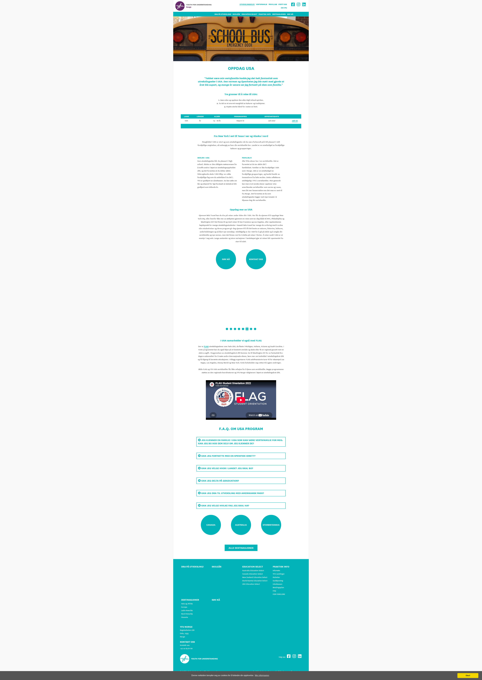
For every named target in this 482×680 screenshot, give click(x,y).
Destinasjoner (279, 14)
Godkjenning (278, 581)
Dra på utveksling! (223, 14)
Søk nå (290, 14)
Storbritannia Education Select (254, 581)
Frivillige (273, 4)
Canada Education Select (252, 574)
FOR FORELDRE (279, 594)
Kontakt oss (185, 645)
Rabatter (276, 577)
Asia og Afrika (187, 604)
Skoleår (236, 14)
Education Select (249, 14)
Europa (184, 607)
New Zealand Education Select (254, 577)
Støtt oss (282, 4)
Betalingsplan (278, 587)
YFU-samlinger (279, 574)
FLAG (206, 346)
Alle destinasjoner (241, 547)
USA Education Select (251, 584)
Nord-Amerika (187, 614)
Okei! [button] (468, 675)
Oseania (184, 617)
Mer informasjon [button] (262, 675)
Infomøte (276, 570)
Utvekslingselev (247, 4)
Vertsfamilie (261, 4)
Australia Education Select (253, 570)
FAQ (274, 591)
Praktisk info (265, 14)
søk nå (295, 120)
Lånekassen (277, 584)
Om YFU (284, 8)
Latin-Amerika (187, 610)
